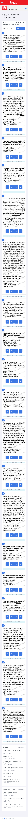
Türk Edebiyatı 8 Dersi (9, 16)
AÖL (4, 818)
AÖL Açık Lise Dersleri (13, 14)
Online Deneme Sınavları (9, 17)
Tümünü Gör (21, 747)
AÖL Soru (4, 14)
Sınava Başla (21, 28)
